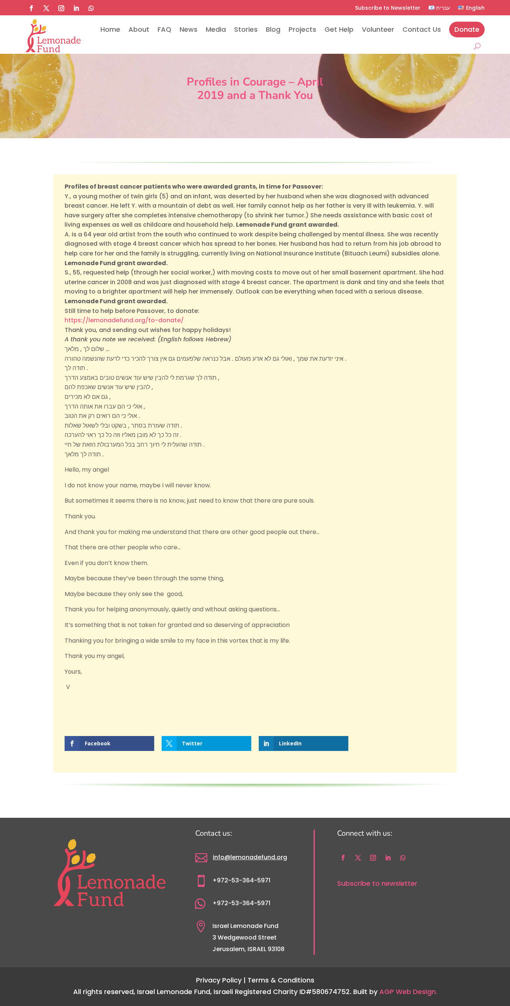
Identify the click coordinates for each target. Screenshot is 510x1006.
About (138, 29)
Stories (246, 29)
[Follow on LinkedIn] (76, 8)
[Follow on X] (46, 8)
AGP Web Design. (408, 991)
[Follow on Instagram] (61, 8)
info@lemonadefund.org (250, 857)
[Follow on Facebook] (31, 8)
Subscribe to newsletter (377, 883)
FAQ (164, 29)
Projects (302, 29)
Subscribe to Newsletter (387, 7)
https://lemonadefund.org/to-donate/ (124, 320)
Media (216, 29)
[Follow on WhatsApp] (91, 8)
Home (110, 29)
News (189, 29)
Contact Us (421, 29)
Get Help (339, 29)
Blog (273, 29)
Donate (466, 29)
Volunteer (378, 29)
